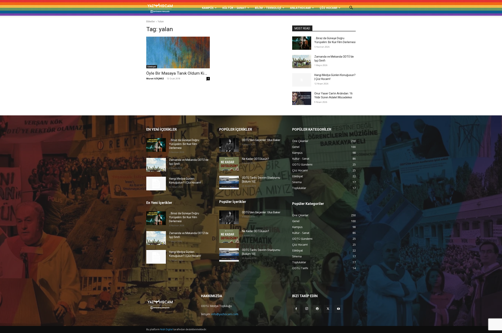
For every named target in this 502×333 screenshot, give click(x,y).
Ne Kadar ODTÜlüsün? (255, 158)
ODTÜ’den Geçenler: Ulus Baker (261, 140)
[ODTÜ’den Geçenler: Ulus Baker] (229, 145)
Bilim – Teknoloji (268, 8)
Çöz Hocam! (328, 8)
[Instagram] (307, 309)
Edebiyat (151, 66)
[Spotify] (317, 309)
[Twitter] (328, 309)
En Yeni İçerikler (159, 203)
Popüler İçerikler (232, 202)
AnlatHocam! (300, 8)
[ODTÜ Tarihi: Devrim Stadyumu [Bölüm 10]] (229, 182)
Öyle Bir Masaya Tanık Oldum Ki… (176, 73)
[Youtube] (338, 309)
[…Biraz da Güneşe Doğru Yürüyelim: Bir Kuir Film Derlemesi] (301, 43)
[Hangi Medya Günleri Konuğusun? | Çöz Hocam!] (301, 80)
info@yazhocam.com (224, 314)
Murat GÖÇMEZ (155, 78)
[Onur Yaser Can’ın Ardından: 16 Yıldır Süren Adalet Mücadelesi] (301, 98)
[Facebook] (296, 309)
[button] (351, 8)
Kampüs (208, 8)
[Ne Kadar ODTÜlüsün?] (229, 164)
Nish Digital (166, 329)
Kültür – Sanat (234, 8)
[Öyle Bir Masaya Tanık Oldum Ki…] (178, 52)
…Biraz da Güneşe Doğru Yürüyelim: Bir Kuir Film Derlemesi (184, 143)
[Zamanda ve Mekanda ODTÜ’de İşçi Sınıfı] (301, 61)
